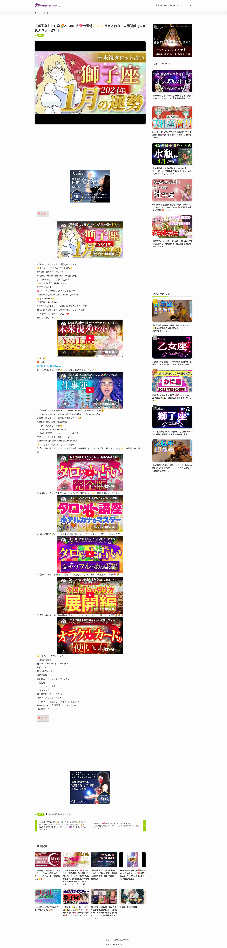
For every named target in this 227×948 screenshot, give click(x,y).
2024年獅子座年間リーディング (60, 814)
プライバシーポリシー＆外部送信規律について (113, 940)
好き (44, 214)
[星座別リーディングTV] (48, 5)
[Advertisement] (90, 147)
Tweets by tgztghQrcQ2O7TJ (50, 366)
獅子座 (40, 35)
